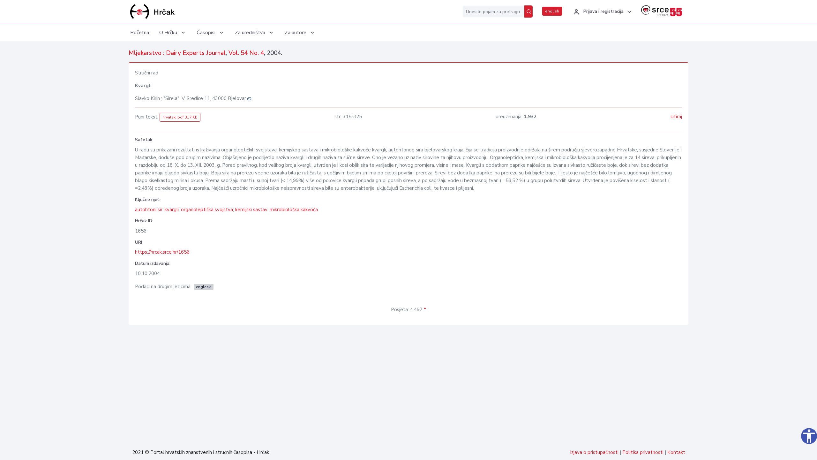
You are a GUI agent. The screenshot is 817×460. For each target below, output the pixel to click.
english (552, 11)
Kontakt (676, 452)
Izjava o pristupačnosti (594, 452)
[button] (601, 11)
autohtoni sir (148, 209)
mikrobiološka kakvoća (294, 209)
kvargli (172, 209)
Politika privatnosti (642, 452)
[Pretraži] (528, 11)
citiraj (676, 116)
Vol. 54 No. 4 (246, 53)
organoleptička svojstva (207, 209)
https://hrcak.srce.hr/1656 (162, 252)
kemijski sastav (251, 209)
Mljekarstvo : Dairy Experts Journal (177, 53)
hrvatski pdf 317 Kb (180, 117)
